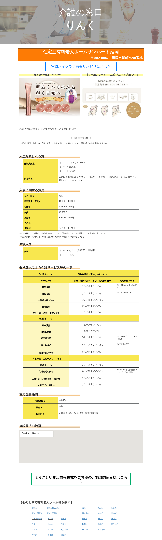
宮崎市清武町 (37, 519)
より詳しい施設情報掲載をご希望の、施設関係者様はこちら (81, 479)
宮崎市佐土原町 (53, 508)
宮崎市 (34, 508)
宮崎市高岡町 (52, 513)
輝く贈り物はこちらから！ (49, 74)
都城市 (50, 519)
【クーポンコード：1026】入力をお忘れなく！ (112, 74)
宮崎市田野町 (37, 513)
